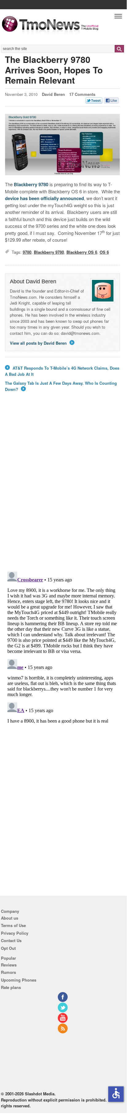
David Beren (53, 94)
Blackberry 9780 (31, 184)
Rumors (8, 972)
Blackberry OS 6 (81, 252)
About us (9, 918)
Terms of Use (13, 925)
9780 (27, 252)
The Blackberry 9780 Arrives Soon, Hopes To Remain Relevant (54, 69)
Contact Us (11, 940)
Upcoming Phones (18, 980)
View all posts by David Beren (41, 343)
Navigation (118, 17)
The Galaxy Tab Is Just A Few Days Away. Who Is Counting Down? (61, 386)
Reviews (9, 965)
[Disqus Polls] (62, 486)
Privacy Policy (14, 933)
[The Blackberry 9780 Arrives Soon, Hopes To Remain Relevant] (62, 144)
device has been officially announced (44, 198)
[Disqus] (62, 646)
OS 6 (104, 252)
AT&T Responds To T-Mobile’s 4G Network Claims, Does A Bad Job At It (62, 371)
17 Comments (82, 94)
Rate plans (11, 987)
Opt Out (8, 948)
